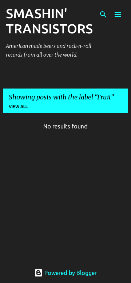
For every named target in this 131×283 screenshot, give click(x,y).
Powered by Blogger (70, 273)
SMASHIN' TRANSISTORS (49, 21)
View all (18, 106)
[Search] (103, 14)
